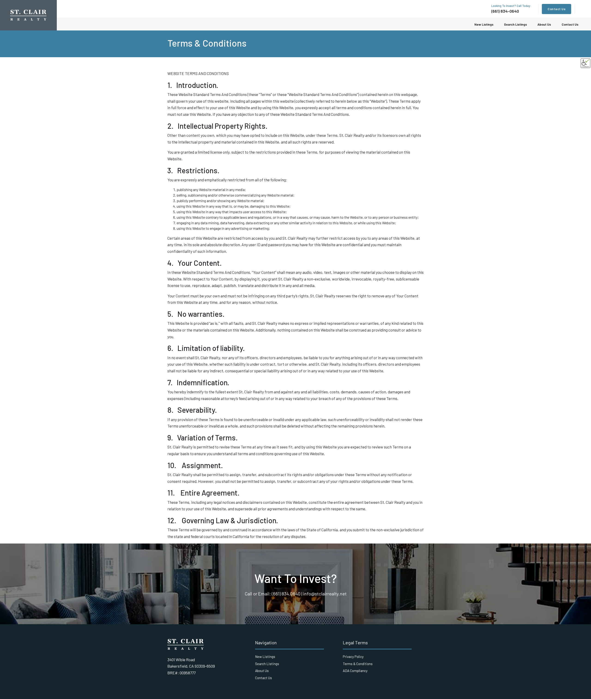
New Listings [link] (483, 24)
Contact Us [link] (556, 9)
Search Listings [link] (515, 24)
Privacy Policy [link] (353, 656)
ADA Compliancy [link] (355, 671)
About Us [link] (544, 24)
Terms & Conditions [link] (358, 664)
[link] (585, 63)
